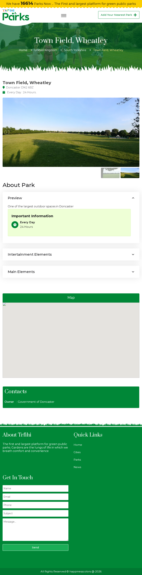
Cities (77, 452)
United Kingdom (45, 50)
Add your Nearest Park (116, 14)
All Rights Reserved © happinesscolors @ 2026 (71, 571)
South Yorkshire (75, 50)
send (35, 547)
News (77, 467)
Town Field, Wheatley (108, 50)
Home (23, 50)
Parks (77, 459)
